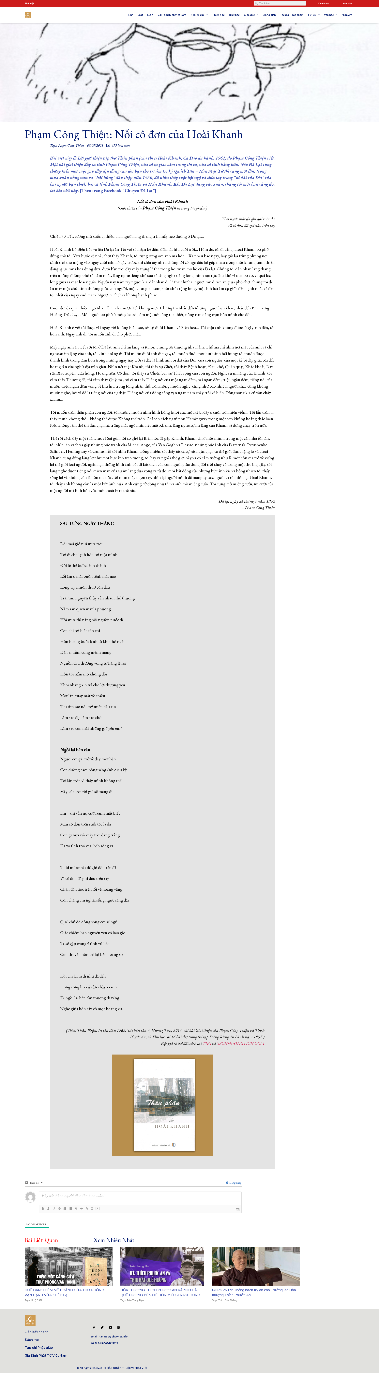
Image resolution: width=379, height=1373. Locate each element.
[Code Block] (81, 1208)
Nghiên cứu (197, 15)
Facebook (323, 3)
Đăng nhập (235, 1182)
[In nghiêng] (48, 1208)
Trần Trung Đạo (135, 1300)
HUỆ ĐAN (36, 1300)
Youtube (347, 3)
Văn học (329, 15)
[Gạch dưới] (54, 1208)
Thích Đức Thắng (227, 1300)
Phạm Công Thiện (71, 145)
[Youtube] (110, 1327)
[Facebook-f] (94, 1327)
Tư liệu (312, 15)
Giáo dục (249, 15)
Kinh (130, 15)
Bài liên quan (41, 1240)
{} (92, 1208)
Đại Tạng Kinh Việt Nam (172, 15)
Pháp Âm (346, 15)
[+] (98, 1208)
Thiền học (218, 15)
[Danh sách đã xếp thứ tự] (65, 1208)
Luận (150, 15)
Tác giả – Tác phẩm (291, 15)
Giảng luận (269, 15)
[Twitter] (102, 1327)
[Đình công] (59, 1208)
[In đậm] (43, 1208)
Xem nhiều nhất (114, 1240)
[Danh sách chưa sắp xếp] (70, 1208)
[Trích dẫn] (76, 1208)
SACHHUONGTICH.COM (241, 1043)
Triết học (234, 15)
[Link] (87, 1208)
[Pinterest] (118, 1327)
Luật (140, 15)
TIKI (207, 1043)
